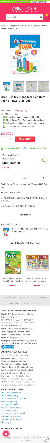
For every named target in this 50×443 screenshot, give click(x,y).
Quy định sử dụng (9, 410)
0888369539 (11, 162)
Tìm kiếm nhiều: (11, 297)
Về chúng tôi (6, 422)
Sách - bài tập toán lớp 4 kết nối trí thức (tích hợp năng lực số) (12, 281)
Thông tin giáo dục (9, 401)
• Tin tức (37, 303)
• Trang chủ (42, 297)
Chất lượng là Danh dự (11, 392)
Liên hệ (5, 167)
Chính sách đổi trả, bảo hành (13, 398)
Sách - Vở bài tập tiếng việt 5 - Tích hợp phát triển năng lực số (36, 281)
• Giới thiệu (14, 303)
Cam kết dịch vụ (27, 126)
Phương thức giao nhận (11, 416)
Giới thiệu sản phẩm (10, 404)
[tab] (25, 178)
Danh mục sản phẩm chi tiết (13, 413)
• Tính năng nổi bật (27, 297)
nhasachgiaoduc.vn (25, 440)
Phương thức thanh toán (11, 419)
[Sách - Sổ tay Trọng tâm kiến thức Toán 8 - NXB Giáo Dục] (6, 233)
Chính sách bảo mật (10, 395)
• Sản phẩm (26, 303)
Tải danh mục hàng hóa (11, 407)
